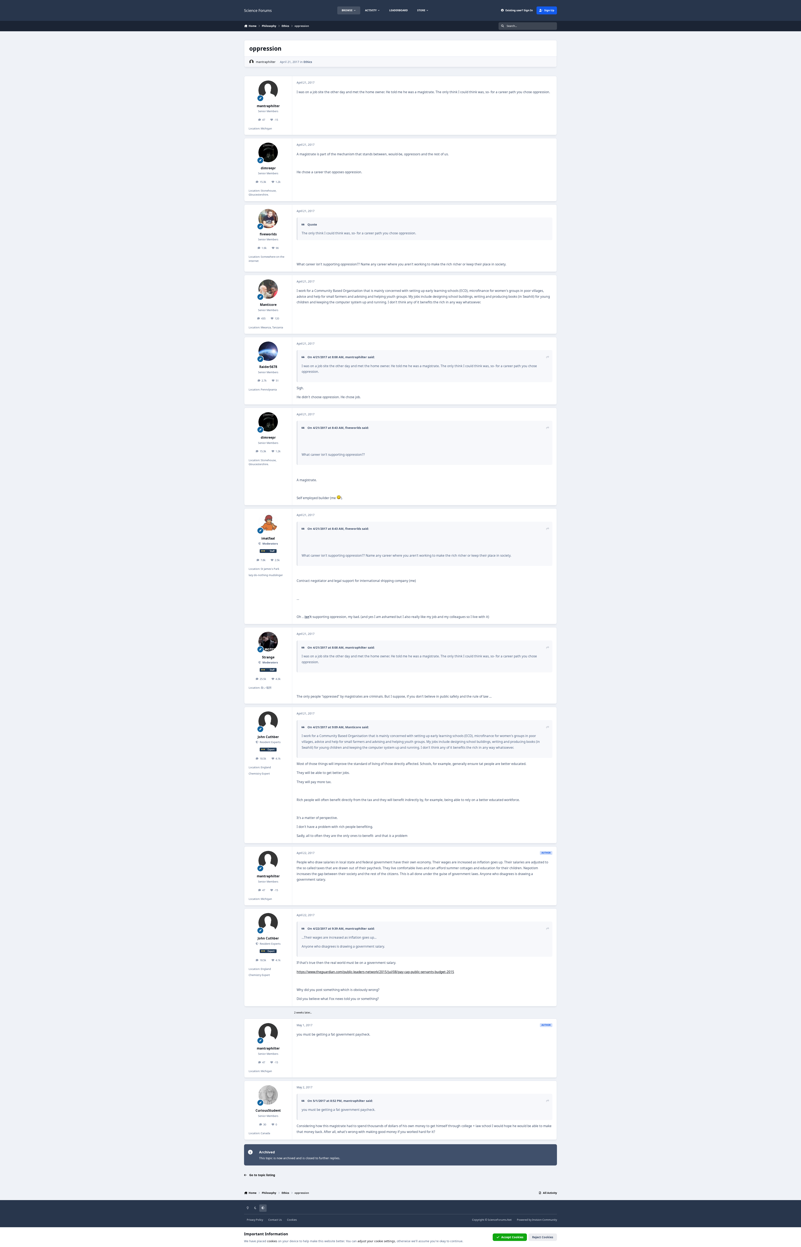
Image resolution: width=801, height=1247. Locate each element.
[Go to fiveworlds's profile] (268, 219)
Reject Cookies (542, 1237)
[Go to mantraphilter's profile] (251, 62)
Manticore (268, 305)
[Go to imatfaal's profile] (268, 522)
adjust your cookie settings (376, 1241)
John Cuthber (268, 737)
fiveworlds (268, 234)
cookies (272, 1241)
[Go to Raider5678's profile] (268, 351)
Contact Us (275, 1220)
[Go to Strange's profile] (268, 641)
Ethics (308, 62)
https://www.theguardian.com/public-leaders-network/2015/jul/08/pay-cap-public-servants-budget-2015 (375, 972)
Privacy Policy (255, 1220)
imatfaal (268, 538)
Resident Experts (269, 742)
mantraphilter (266, 62)
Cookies (292, 1220)
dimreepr (268, 168)
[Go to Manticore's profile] (268, 289)
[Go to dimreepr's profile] (268, 152)
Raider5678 (268, 367)
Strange (268, 657)
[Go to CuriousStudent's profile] (268, 1095)
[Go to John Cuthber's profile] (268, 721)
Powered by (537, 1220)
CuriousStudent (268, 1110)
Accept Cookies (512, 1237)
